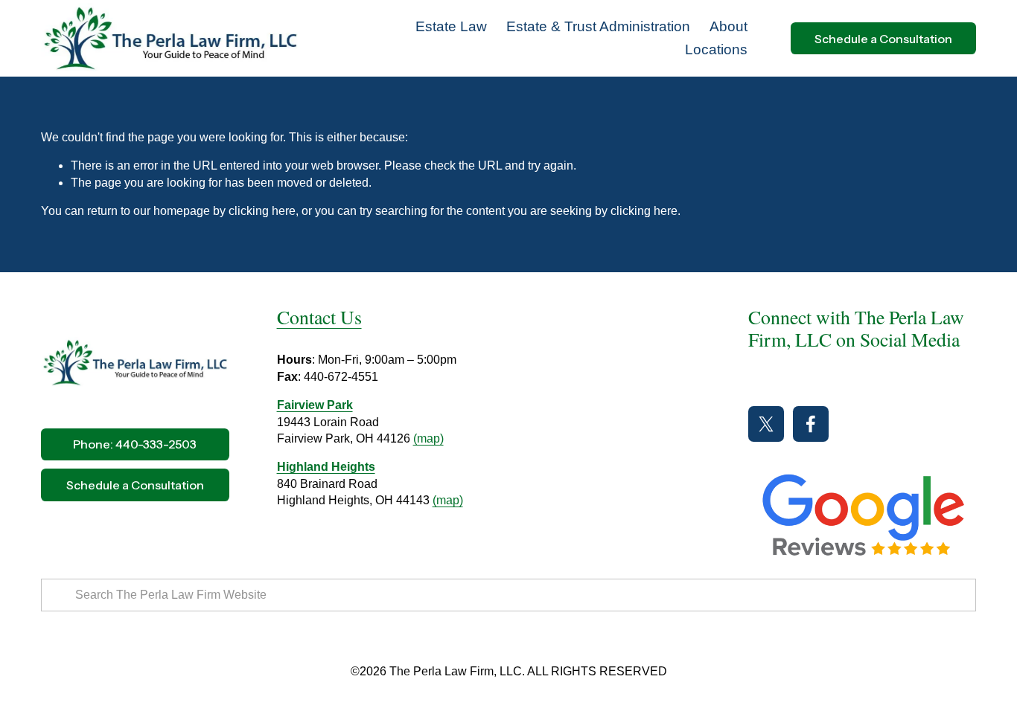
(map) (428, 438)
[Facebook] (811, 424)
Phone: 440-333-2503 (135, 444)
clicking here (262, 211)
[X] (766, 424)
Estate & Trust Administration (598, 26)
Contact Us (319, 317)
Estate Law (451, 26)
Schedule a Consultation (883, 38)
